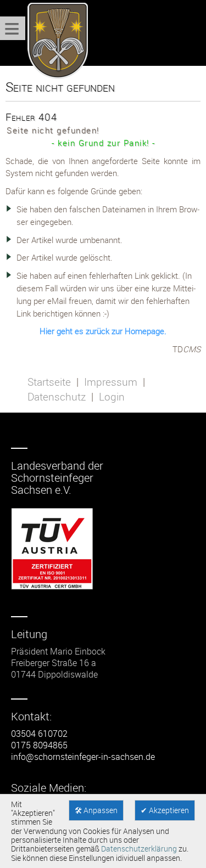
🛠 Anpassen (96, 810)
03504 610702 (39, 734)
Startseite (49, 382)
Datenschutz (56, 397)
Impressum (110, 382)
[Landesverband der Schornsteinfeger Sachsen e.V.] (55, 41)
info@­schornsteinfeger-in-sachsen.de (83, 757)
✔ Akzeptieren (165, 810)
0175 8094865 (39, 745)
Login (112, 397)
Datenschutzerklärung (139, 849)
